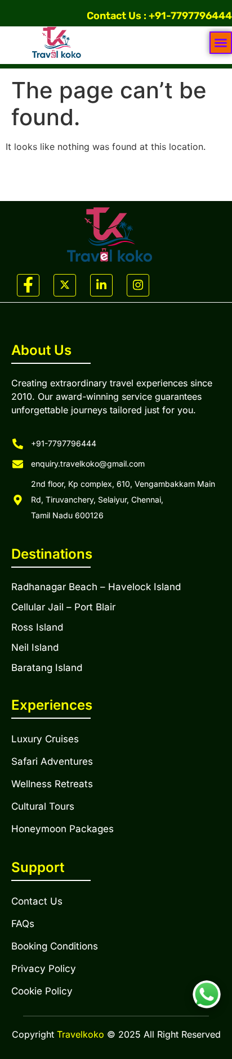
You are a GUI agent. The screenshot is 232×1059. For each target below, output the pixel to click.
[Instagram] (138, 285)
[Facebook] (28, 285)
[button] (220, 42)
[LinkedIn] (101, 285)
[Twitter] (64, 285)
